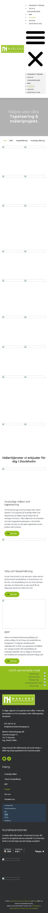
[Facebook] (4, 759)
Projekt (31, 86)
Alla (4, 141)
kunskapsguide (36, 906)
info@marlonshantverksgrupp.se (16, 727)
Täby (35, 901)
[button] (35, 48)
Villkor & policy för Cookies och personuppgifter (23, 908)
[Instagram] (9, 759)
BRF (29, 83)
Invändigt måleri (36, 5)
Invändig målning (37, 141)
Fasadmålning (21, 141)
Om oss (30, 89)
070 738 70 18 (9, 724)
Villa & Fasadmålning (33, 10)
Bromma (20, 901)
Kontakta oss (35, 24)
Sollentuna (27, 901)
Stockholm (14, 901)
